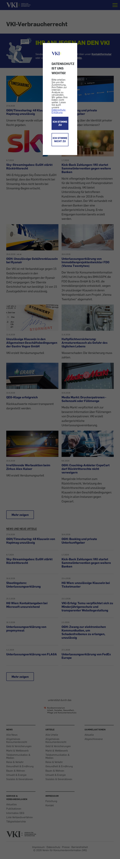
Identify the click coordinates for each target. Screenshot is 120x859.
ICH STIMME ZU (60, 123)
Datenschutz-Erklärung (59, 111)
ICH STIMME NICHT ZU (60, 139)
